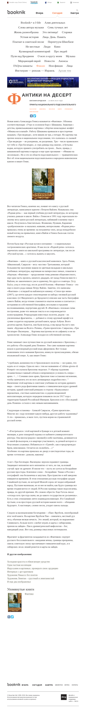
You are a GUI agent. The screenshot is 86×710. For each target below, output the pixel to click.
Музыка (70, 56)
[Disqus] (43, 649)
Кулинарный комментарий (34, 51)
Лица (70, 65)
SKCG (76, 701)
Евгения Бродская (38, 101)
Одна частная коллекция (19, 565)
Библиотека (59, 685)
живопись (42, 109)
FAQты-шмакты (22, 65)
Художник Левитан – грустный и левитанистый (30, 578)
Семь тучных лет (58, 27)
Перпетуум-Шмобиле (61, 41)
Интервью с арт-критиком (20, 571)
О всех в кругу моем (50, 56)
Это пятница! (50, 32)
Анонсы (63, 60)
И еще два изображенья (19, 581)
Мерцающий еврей (29, 60)
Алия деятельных (55, 22)
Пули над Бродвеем (22, 56)
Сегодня (57, 13)
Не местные (33, 46)
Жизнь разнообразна (26, 32)
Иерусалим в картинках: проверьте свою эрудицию (32, 568)
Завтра (74, 13)
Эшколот (62, 2)
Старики (67, 32)
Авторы (66, 685)
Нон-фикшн (56, 65)
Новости (49, 60)
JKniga (49, 2)
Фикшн (40, 65)
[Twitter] (34, 116)
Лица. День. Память (54, 36)
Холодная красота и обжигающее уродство (28, 561)
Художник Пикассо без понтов (22, 575)
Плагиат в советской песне (28, 41)
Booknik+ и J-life (31, 22)
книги (60, 109)
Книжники (76, 2)
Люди (47, 46)
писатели (52, 109)
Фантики (29, 594)
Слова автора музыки (31, 27)
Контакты (75, 685)
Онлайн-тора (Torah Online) (18, 2)
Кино (57, 46)
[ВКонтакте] (31, 116)
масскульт (33, 109)
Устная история (29, 36)
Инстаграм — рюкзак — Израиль (35, 70)
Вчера (39, 13)
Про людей (60, 51)
